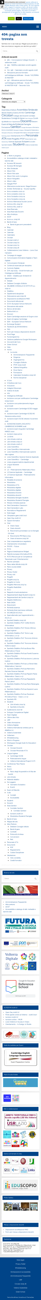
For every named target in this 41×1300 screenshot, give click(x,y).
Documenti (11, 845)
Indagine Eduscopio (14, 388)
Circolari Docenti (16, 748)
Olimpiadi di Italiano (18, 130)
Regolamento (15, 850)
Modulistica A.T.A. (13, 485)
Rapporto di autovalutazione (17, 592)
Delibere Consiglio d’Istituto (17, 283)
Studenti (19, 144)
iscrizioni (10, 130)
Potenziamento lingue (18, 759)
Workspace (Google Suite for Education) (21, 743)
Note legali (11, 513)
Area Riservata (12, 209)
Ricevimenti (11, 605)
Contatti (13, 795)
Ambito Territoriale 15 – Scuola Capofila (21, 189)
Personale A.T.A (12, 842)
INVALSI (4, 130)
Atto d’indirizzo (12, 214)
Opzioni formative (13, 521)
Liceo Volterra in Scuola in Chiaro (17, 1022)
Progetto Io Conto (13, 582)
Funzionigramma (13, 337)
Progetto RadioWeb (14, 587)
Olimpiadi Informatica (20, 133)
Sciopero (26, 141)
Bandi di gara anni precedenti (20, 224)
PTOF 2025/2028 (19, 365)
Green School (12, 344)
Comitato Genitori (16, 808)
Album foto (11, 171)
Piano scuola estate (14, 567)
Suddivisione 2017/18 (14, 710)
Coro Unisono (29, 118)
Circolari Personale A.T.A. (19, 751)
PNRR (9, 139)
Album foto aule (13, 173)
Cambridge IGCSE (16, 756)
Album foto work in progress (17, 176)
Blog (8, 227)
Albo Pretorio (12, 824)
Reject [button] (19, 18)
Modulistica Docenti (14, 493)
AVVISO (21, 113)
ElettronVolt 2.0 (12, 311)
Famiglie (27, 124)
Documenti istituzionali (15, 301)
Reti (11, 839)
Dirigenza (16, 357)
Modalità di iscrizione (14, 480)
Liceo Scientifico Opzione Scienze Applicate (23, 457)
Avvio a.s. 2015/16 (13, 219)
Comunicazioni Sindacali (15, 263)
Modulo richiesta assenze (16, 503)
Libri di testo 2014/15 (17, 704)
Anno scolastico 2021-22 (15, 191)
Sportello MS (11, 699)
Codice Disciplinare (17, 852)
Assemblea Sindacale (27, 109)
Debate (9, 281)
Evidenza (19, 124)
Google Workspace (26, 127)
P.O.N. (9, 549)
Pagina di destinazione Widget (18, 552)
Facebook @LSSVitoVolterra (17, 327)
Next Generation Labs (15, 508)
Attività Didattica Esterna (10, 113)
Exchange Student (13, 324)
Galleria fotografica (20, 367)
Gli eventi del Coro (13, 342)
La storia (10, 437)
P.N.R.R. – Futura (13, 546)
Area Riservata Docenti (15, 212)
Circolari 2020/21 (13, 245)
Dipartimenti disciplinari (15, 294)
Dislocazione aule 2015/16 (16, 296)
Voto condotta (15, 858)
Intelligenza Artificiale (14, 396)
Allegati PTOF (12, 184)
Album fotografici (13, 179)
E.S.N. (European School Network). (19, 304)
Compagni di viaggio (14, 255)
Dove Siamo (17, 370)
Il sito (9, 793)
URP (8, 720)
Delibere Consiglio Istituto (19, 827)
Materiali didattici (13, 779)
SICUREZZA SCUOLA (14, 613)
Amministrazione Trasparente (23, 355)
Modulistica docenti (14, 495)
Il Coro (9, 380)
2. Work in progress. (14, 156)
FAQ (8, 329)
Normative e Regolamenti (16, 510)
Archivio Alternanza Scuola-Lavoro (19, 202)
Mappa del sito (12, 822)
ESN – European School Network (19, 322)
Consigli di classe (17, 118)
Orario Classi (14, 526)
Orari (8, 523)
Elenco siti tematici (14, 309)
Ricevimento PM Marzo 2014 (20, 536)
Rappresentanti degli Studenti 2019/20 (21, 595)
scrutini (32, 142)
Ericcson (10, 314)
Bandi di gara (15, 829)
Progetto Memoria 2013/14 (16, 585)
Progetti (10, 577)
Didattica (10, 291)
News (9, 766)
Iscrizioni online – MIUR (13, 1020)
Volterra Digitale (13, 725)
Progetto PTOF (18, 139)
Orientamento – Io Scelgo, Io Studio (18, 1024)
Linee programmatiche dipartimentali (20, 462)
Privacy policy (28, 18)
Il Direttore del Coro (14, 383)
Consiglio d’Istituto (20, 362)
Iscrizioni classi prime (14, 434)
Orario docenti (15, 528)
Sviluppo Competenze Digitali (17, 712)
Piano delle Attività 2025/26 (17, 564)
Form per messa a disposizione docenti (21, 332)
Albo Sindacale (12, 168)
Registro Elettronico (14, 600)
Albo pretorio (10, 904)
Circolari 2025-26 (13, 248)
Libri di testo (11, 777)
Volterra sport (5, 147)
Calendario (11, 235)
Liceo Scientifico (13, 447)
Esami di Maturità (8, 124)
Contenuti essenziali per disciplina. (19, 266)
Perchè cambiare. (13, 562)
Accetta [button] (11, 18)
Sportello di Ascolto (17, 707)
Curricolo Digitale (13, 268)
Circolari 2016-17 (13, 240)
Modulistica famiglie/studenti (17, 498)
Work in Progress (13, 740)
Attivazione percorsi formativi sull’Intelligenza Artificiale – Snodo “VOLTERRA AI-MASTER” (22, 75)
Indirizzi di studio (13, 391)
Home (9, 350)
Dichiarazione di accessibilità (20, 1272)
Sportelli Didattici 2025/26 (16, 620)
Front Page (11, 334)
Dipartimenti (16, 121)
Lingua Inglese (12, 753)
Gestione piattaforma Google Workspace (22, 339)
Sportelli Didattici (7, 145)
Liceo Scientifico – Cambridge (18, 459)
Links (9, 467)
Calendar (10, 230)
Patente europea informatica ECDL (19, 554)
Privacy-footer (12, 572)
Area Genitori (12, 806)
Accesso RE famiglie (14, 166)
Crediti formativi (16, 860)
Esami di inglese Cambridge (17, 319)
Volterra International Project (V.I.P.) (22, 761)
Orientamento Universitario (16, 544)
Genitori (16, 127)
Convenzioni (14, 837)
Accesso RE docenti (14, 163)
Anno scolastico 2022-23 (16, 194)
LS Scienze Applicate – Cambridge (19, 472)
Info (8, 393)
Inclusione (11, 386)
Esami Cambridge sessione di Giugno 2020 (22, 317)
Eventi (9, 769)
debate (6, 121)
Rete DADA (11, 603)
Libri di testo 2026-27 (14, 444)
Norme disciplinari (19, 378)
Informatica (35, 127)
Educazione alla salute (15, 306)
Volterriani (10, 735)
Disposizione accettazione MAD (18, 299)
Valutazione (11, 855)
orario (8, 136)
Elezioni (34, 122)
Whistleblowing (12, 738)
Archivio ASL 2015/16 (14, 204)
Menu (4, 27)
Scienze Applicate (15, 142)
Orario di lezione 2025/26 (19, 538)
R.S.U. (9, 590)
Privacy (9, 569)
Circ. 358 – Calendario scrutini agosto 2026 (22, 70)
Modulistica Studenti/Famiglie (18, 500)
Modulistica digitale (14, 488)
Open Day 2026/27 (14, 518)
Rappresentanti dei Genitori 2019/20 (20, 597)
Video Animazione (13, 723)
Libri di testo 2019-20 (14, 442)
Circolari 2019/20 (13, 243)
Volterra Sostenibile (31, 145)
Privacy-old (11, 574)
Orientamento (16, 136)
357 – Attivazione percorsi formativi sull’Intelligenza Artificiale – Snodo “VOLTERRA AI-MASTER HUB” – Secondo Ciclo (22, 82)
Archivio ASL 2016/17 (14, 207)
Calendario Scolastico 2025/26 (24, 375)
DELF (10, 121)
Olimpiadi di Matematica (31, 130)
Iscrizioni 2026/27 (16, 814)
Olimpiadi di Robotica (7, 133)
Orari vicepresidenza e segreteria (19, 541)
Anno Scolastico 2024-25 (16, 199)
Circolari (7, 115)
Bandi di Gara (12, 222)
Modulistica (11, 482)
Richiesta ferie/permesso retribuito (19, 610)
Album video (11, 181)
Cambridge (30, 112)
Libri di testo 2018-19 (14, 439)
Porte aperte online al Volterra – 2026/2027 (21, 1015)
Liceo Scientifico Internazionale (18, 449)
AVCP (9, 217)
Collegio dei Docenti (20, 116)
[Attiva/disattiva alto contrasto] (2, 2)
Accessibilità (14, 798)
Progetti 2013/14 (13, 580)
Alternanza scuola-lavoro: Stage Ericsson (21, 186)
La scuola (13, 352)
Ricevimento (29, 139)
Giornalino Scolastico (17, 785)
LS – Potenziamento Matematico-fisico (21, 470)
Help (9, 347)
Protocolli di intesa (16, 834)
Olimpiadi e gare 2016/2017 (17, 515)
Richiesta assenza (13, 608)
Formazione (6, 127)
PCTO (23, 136)
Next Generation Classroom (17, 505)
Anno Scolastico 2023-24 (16, 196)
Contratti (13, 832)
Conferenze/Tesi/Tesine (16, 764)
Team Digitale (12, 715)
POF (11, 847)
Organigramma (18, 360)
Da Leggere (11, 782)
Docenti (25, 121)
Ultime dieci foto (13, 717)
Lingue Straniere (13, 465)
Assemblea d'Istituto (9, 110)
